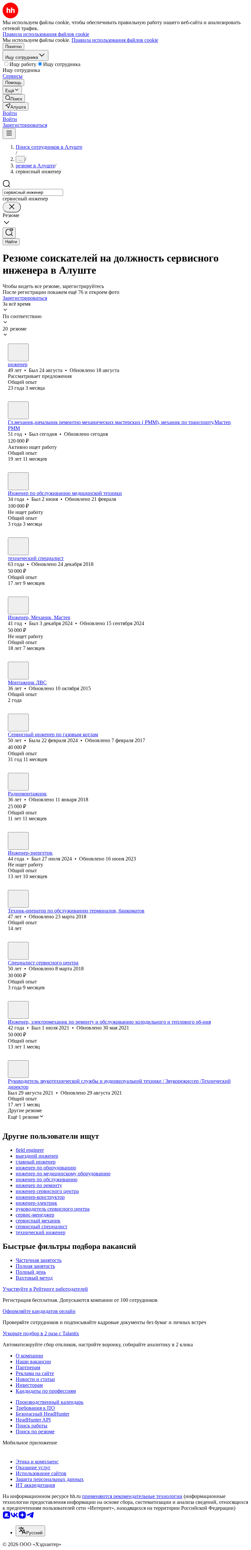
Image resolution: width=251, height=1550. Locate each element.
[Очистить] (12, 207)
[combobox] (33, 192)
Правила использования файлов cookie (115, 40)
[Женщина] (18, 722)
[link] (14, 98)
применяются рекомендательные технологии (132, 1496)
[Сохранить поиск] (9, 233)
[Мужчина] (18, 352)
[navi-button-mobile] (9, 133)
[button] (10, 113)
